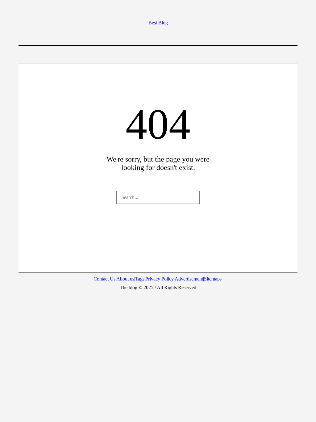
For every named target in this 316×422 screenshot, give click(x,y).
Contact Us (104, 278)
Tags (139, 278)
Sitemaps (213, 278)
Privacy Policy (159, 278)
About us (125, 278)
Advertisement (189, 278)
